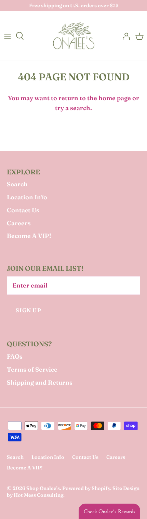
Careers (19, 223)
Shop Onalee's (43, 488)
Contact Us (23, 210)
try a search (72, 108)
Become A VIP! (29, 236)
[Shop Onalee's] (73, 35)
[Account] (124, 35)
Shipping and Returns (39, 382)
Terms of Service (32, 369)
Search (17, 184)
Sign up (28, 310)
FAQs (15, 356)
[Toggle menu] (7, 35)
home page (114, 98)
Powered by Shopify (86, 488)
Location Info (27, 197)
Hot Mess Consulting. (39, 495)
